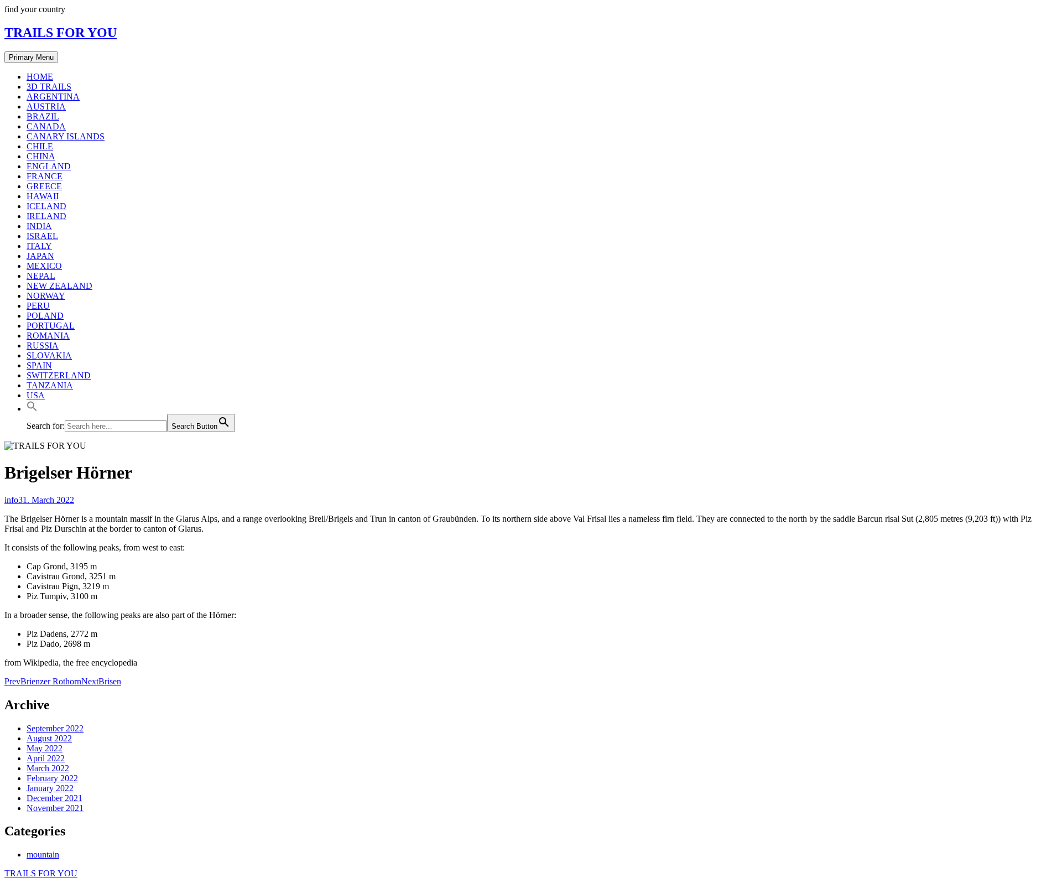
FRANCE (45, 176)
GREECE (44, 186)
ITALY (39, 246)
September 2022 (55, 728)
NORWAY (46, 295)
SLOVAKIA (49, 355)
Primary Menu (31, 57)
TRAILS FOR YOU (60, 32)
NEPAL (41, 276)
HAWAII (43, 196)
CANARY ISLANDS (66, 136)
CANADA (46, 126)
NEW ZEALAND (59, 285)
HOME (40, 76)
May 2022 (45, 748)
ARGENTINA (53, 96)
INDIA (39, 226)
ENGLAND (49, 166)
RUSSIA (43, 345)
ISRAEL (42, 236)
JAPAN (40, 256)
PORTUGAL (51, 325)
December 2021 (54, 798)
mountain (43, 854)
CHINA (41, 156)
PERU (38, 305)
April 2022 (46, 758)
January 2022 (50, 788)
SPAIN (39, 365)
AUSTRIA (46, 106)
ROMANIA (48, 335)
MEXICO (44, 266)
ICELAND (46, 206)
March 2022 (48, 768)
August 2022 (49, 738)
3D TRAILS (49, 86)
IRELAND (46, 216)
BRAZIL (43, 116)
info (11, 500)
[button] (32, 408)
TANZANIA (50, 385)
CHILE (40, 146)
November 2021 (55, 808)
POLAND (45, 315)
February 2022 (52, 778)
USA (36, 395)
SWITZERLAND (59, 375)
